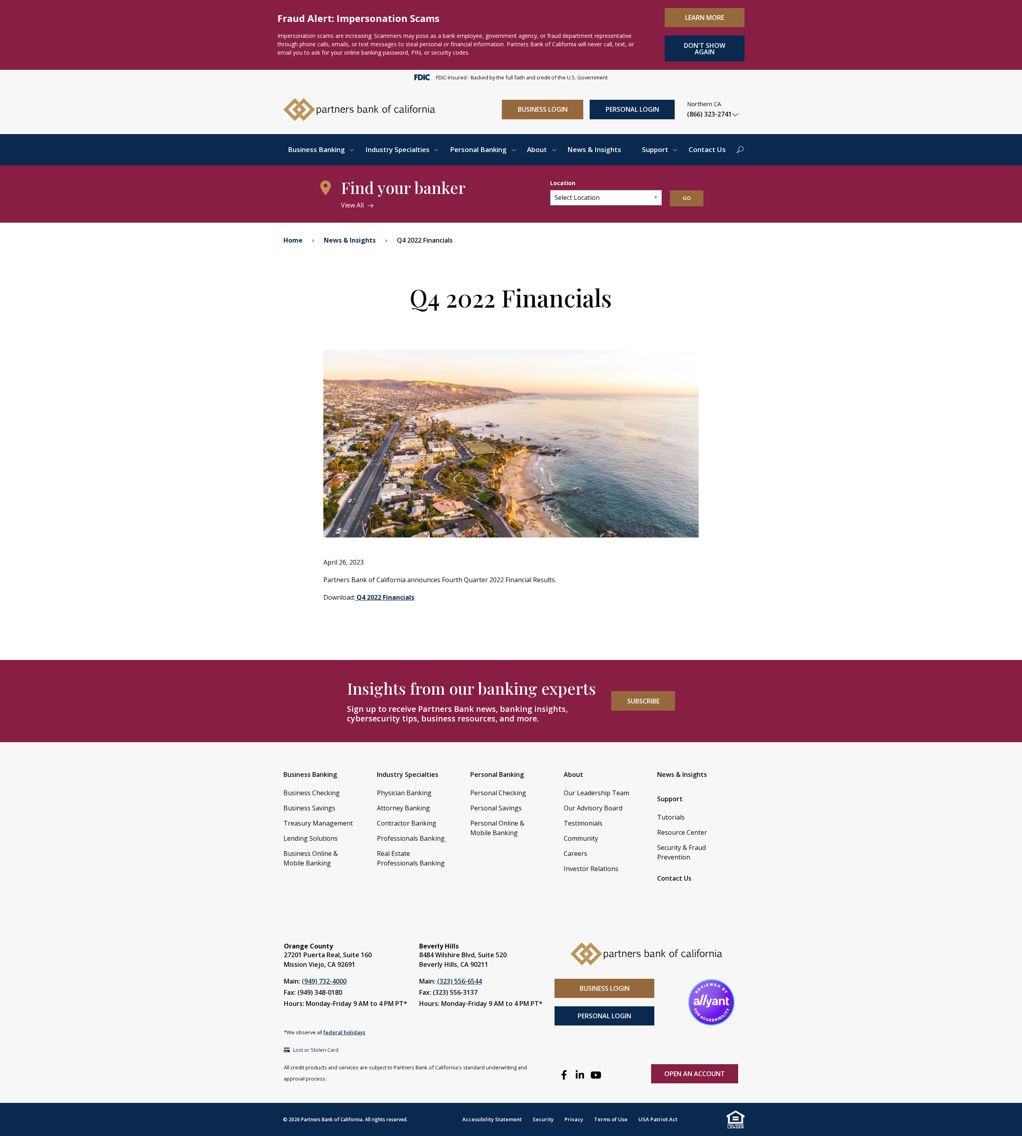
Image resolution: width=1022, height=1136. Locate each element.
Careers (575, 853)
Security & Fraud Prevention (681, 852)
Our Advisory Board (593, 808)
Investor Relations (591, 868)
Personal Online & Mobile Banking (497, 828)
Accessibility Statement (492, 1119)
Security (543, 1119)
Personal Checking (498, 792)
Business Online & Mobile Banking (310, 858)
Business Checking (311, 792)
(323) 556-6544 (459, 981)
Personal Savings (496, 808)
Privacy (573, 1119)
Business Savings (309, 808)
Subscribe (643, 701)
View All (352, 205)
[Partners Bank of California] (359, 109)
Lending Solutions (310, 838)
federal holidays (344, 1032)
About (537, 149)
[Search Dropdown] (740, 149)
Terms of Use (611, 1119)
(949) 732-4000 (324, 981)
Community (581, 838)
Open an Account (694, 1073)
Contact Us (707, 149)
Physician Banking (404, 792)
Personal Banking (478, 149)
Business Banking (316, 149)
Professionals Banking (411, 838)
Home (293, 240)
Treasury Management (318, 823)
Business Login (543, 109)
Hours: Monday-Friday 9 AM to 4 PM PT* (345, 1003)
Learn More (704, 17)
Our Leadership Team (596, 792)
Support (655, 149)
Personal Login (632, 109)
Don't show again (704, 48)
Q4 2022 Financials (384, 597)
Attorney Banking (403, 808)
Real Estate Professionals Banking (411, 858)
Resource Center (682, 832)
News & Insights (594, 149)
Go (687, 198)
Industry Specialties (397, 149)
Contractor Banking (406, 823)
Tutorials (671, 817)
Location (562, 183)
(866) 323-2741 (709, 114)
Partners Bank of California (331, 1119)
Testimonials (583, 823)
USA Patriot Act (657, 1119)
